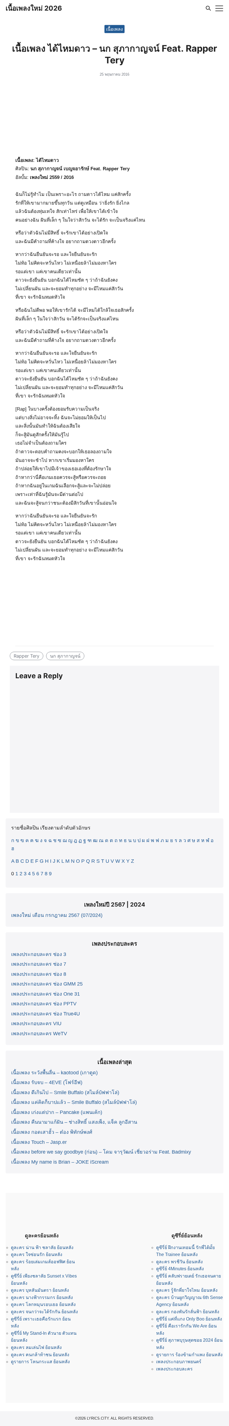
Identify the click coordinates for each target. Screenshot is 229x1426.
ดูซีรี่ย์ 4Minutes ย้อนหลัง (180, 1268)
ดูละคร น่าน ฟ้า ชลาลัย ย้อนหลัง (42, 1247)
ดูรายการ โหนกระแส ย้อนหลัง (40, 1361)
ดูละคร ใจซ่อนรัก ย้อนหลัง (36, 1254)
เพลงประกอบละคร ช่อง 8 (38, 974)
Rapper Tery (26, 656)
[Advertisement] (114, 118)
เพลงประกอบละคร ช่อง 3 (38, 954)
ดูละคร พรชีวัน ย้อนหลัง (179, 1261)
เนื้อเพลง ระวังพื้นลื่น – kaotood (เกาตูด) (54, 1072)
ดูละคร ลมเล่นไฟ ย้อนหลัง (36, 1347)
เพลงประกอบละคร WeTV (39, 1033)
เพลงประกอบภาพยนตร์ (178, 1361)
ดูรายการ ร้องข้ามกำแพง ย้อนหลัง (189, 1354)
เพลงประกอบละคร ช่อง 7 (38, 964)
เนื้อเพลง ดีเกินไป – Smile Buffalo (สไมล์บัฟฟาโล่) (65, 1092)
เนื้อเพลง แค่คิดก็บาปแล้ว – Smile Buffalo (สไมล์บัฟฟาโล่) (74, 1102)
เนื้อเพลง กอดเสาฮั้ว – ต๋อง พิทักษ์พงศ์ (51, 1132)
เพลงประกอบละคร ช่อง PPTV (44, 1003)
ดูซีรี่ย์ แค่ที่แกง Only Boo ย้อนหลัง (189, 1319)
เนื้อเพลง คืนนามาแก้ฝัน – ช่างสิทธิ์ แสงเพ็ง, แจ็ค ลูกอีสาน (74, 1122)
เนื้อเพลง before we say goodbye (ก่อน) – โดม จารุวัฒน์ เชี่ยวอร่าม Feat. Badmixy (101, 1152)
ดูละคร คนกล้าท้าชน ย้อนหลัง (40, 1354)
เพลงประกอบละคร (174, 1369)
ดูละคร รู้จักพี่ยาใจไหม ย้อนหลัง (187, 1290)
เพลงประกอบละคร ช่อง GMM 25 (47, 984)
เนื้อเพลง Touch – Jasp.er (39, 1142)
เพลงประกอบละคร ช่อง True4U (45, 1014)
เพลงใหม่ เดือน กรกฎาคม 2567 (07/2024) (56, 915)
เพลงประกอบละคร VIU (36, 1023)
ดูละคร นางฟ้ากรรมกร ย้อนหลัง (42, 1297)
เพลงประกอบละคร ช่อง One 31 (45, 994)
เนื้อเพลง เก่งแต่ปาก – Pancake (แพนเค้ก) (56, 1112)
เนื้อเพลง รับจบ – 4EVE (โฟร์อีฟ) (46, 1082)
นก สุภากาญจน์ (65, 656)
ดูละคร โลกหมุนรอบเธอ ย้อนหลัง (43, 1304)
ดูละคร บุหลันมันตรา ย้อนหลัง (40, 1290)
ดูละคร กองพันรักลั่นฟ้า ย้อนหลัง (187, 1311)
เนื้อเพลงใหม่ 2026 (34, 8)
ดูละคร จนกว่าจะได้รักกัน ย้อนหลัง (44, 1311)
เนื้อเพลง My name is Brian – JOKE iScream (60, 1162)
